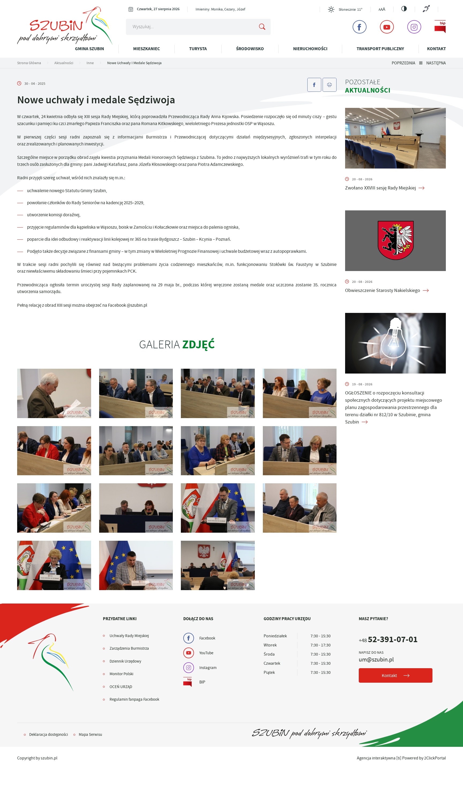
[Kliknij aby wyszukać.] (262, 27)
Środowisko (250, 49)
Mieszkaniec (146, 49)
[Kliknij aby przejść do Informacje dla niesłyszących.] (426, 9)
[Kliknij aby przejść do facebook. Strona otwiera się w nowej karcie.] (360, 27)
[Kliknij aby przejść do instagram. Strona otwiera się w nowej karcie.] (414, 27)
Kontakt (436, 49)
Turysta (198, 49)
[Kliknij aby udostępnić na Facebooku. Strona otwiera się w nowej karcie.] (314, 85)
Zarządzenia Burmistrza (129, 648)
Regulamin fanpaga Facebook (134, 699)
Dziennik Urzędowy (125, 661)
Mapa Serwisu (90, 734)
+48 (388, 640)
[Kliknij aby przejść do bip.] (440, 27)
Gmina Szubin (89, 49)
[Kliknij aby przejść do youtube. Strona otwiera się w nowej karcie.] (387, 27)
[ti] (398, 758)
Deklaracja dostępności (48, 734)
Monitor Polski (121, 674)
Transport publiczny (380, 49)
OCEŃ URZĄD (121, 686)
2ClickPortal (435, 758)
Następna (436, 63)
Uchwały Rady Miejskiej (129, 635)
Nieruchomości (310, 49)
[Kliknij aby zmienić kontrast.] (404, 8)
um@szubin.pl (376, 659)
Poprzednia (403, 63)
